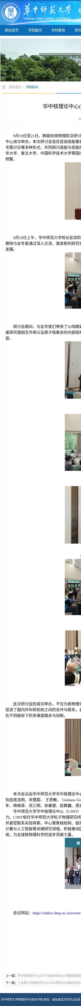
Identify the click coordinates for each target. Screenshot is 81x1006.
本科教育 (58, 30)
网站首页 (12, 30)
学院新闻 (32, 87)
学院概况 (35, 30)
